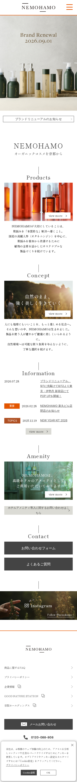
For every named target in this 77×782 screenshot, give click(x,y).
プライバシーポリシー (17, 765)
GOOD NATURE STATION (21, 696)
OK (48, 772)
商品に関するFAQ (14, 667)
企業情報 (9, 686)
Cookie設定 (29, 772)
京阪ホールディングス (17, 705)
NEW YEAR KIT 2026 (53, 420)
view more (55, 216)
